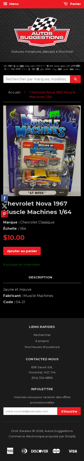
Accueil (14, 92)
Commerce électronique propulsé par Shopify (42, 436)
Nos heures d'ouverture (42, 347)
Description (40, 277)
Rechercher (42, 335)
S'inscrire (69, 411)
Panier (75, 4)
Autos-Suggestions (59, 431)
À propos (42, 341)
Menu (13, 4)
